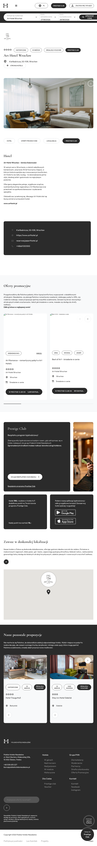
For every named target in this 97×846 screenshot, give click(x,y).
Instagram (75, 790)
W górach (48, 760)
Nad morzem (50, 763)
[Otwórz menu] (16, 6)
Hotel (9, 141)
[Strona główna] (5, 6)
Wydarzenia (76, 763)
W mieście (49, 769)
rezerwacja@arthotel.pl (27, 240)
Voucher (48, 787)
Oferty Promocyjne (80, 772)
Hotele (45, 755)
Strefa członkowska (80, 769)
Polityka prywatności (13, 841)
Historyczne (49, 772)
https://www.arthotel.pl (27, 235)
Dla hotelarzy (77, 760)
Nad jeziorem (50, 766)
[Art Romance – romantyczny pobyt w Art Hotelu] (25, 356)
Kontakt (72, 778)
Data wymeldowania (65, 15)
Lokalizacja (51, 141)
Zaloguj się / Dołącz (84, 6)
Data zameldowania (46, 15)
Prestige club (71, 141)
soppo (91, 841)
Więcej (39, 353)
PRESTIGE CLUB (58, 6)
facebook (75, 787)
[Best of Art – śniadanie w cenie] (71, 356)
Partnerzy (75, 766)
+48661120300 (23, 246)
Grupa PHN (74, 755)
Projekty (44, 841)
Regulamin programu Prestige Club (21, 486)
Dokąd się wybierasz (15, 15)
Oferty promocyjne (29, 141)
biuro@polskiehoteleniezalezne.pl (17, 767)
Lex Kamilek (31, 841)
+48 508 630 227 (10, 765)
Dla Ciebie (47, 778)
